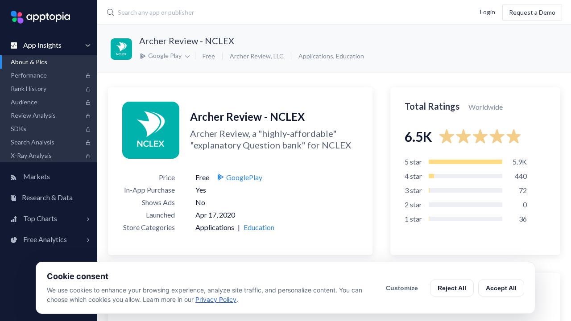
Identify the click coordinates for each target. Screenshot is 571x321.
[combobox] (247, 12)
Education (350, 56)
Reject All (452, 288)
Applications (315, 56)
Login (487, 11)
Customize (402, 288)
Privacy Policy (215, 299)
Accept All (501, 288)
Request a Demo (532, 12)
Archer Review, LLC (257, 56)
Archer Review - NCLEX (186, 40)
